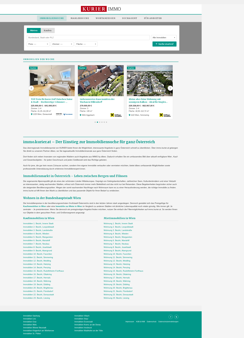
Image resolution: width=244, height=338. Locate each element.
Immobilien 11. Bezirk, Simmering (38, 257)
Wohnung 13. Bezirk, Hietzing (117, 264)
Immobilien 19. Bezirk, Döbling (36, 284)
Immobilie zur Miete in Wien (69, 206)
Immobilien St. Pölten (32, 333)
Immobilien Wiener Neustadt (34, 328)
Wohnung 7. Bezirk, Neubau (116, 244)
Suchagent (129, 18)
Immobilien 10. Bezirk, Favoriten (37, 254)
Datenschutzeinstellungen (168, 322)
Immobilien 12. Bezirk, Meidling (37, 261)
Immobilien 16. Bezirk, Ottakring (37, 274)
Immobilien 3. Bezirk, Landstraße (38, 230)
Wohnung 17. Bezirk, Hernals (117, 277)
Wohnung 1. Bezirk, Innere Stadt (118, 223)
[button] (31, 88)
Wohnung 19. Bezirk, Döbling (117, 284)
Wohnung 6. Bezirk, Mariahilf (116, 240)
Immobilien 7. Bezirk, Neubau (36, 244)
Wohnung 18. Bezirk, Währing (117, 281)
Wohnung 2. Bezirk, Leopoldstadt (118, 227)
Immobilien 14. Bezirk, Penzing (37, 267)
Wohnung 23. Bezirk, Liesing (116, 298)
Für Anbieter (153, 18)
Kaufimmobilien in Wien (34, 206)
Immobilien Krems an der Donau (87, 325)
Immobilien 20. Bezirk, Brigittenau (38, 288)
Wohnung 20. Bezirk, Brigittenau (118, 288)
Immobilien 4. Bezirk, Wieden (36, 233)
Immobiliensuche (52, 18)
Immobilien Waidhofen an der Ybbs (88, 331)
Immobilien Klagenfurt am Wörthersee (38, 331)
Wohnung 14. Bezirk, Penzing (117, 267)
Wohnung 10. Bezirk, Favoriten (117, 254)
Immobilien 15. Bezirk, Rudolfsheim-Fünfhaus (43, 271)
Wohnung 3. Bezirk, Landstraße (118, 230)
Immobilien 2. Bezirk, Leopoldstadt (38, 227)
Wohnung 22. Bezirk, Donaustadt (118, 294)
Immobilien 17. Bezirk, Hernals (36, 277)
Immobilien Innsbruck (83, 328)
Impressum (130, 322)
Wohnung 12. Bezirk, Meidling (117, 261)
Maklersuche (80, 18)
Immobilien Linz (29, 319)
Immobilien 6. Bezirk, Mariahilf (36, 240)
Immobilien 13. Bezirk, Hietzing (37, 264)
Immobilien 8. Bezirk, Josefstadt (37, 247)
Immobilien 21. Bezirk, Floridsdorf (38, 291)
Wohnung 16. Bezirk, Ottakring (117, 274)
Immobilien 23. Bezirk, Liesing (36, 298)
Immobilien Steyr (81, 319)
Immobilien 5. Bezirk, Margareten (38, 237)
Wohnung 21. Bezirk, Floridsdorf (118, 291)
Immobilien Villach (81, 316)
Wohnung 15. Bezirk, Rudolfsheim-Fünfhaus (123, 271)
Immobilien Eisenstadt (83, 322)
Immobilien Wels (30, 325)
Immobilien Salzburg (31, 316)
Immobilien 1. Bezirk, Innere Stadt (38, 223)
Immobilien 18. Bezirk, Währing (37, 281)
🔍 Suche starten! (164, 44)
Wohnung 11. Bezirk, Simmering (118, 257)
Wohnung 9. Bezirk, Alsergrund (117, 250)
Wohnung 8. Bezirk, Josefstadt (117, 247)
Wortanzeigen (105, 18)
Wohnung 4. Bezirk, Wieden (116, 233)
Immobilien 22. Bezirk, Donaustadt (38, 294)
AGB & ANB (140, 322)
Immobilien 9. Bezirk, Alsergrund (37, 250)
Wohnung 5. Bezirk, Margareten (118, 237)
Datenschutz (151, 322)
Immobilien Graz (30, 322)
